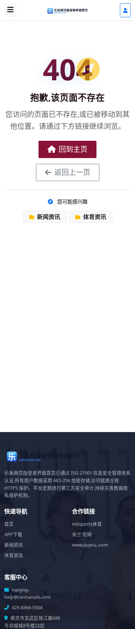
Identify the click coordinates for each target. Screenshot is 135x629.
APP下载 (13, 534)
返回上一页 (72, 172)
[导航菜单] (10, 10)
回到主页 (73, 149)
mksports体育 (87, 524)
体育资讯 (94, 217)
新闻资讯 (48, 217)
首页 (9, 524)
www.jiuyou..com (90, 545)
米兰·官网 (82, 534)
